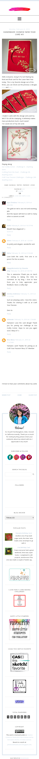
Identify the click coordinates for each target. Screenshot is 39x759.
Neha (9, 253)
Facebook (12, 185)
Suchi (9, 226)
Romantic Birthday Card (24, 533)
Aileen (9, 241)
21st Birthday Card (23, 547)
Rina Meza (11, 340)
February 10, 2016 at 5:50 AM (22, 253)
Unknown (10, 319)
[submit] (33, 474)
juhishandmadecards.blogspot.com (19, 745)
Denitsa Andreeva (13, 294)
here (3, 87)
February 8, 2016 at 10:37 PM (22, 226)
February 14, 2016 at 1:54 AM (25, 319)
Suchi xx (10, 232)
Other (33, 185)
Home (20, 395)
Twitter (19, 185)
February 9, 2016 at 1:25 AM (22, 241)
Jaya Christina (12, 202)
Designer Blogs (24, 758)
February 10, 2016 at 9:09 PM (21, 271)
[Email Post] (19, 193)
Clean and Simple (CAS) (22, 196)
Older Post (33, 395)
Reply (9, 220)
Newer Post (6, 395)
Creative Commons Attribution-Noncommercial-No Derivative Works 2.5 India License (19, 737)
